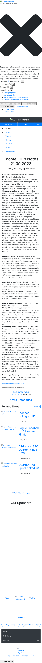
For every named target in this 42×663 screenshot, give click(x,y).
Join (38, 124)
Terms (33, 656)
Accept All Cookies (8, 104)
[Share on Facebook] (12, 394)
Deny (19, 104)
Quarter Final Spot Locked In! (29, 466)
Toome (26, 392)
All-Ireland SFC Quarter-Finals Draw (28, 450)
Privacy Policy (9, 112)
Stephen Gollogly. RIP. (27, 414)
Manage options (10, 93)
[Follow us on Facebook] (19, 617)
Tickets (8, 136)
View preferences (29, 104)
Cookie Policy (9, 109)
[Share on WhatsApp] (21, 394)
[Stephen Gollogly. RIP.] (9, 413)
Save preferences (7, 107)
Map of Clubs (10, 152)
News (26, 124)
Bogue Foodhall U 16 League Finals (29, 431)
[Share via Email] (18, 394)
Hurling (8, 140)
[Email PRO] (18, 617)
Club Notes (18, 392)
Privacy (16, 656)
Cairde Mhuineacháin (31, 625)
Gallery (8, 132)
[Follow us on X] (21, 617)
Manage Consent (7, 662)
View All (36, 406)
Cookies (25, 656)
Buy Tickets (10, 625)
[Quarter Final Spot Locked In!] (9, 465)
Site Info (6, 640)
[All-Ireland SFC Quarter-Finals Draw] (9, 446)
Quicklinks (7, 636)
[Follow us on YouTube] (23, 617)
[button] (21, 35)
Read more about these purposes (16, 100)
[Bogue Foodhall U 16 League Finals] (9, 428)
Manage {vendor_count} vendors (16, 97)
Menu (5, 631)
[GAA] (7, 598)
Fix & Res (8, 124)
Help (9, 656)
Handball (8, 144)
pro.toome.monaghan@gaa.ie (13, 383)
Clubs (7, 148)
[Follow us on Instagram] (22, 617)
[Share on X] (15, 394)
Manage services (10, 95)
